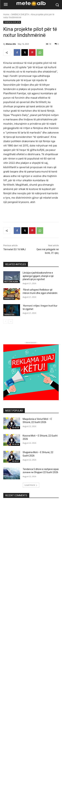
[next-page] (11, 321)
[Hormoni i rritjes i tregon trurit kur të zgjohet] (11, 310)
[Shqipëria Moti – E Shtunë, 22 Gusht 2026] (11, 456)
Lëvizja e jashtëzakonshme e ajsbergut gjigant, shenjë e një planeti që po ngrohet (38, 276)
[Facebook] (17, 52)
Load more (30, 485)
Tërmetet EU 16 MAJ (14, 249)
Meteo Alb (11, 44)
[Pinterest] (32, 52)
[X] (24, 52)
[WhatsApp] (40, 52)
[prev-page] (5, 321)
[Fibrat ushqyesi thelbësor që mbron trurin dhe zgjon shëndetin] (11, 294)
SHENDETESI (9, 298)
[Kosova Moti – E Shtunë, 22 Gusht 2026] (11, 440)
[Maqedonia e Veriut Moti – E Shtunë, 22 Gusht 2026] (11, 423)
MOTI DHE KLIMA (11, 281)
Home (6, 14)
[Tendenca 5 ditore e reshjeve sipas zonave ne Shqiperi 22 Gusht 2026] (11, 473)
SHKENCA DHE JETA (20, 14)
